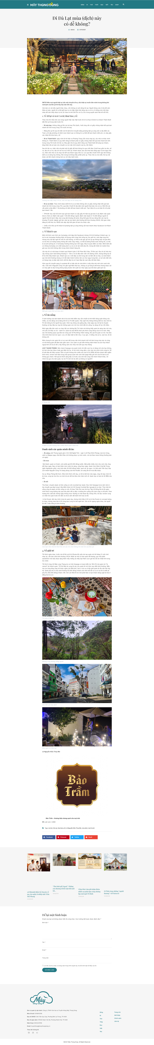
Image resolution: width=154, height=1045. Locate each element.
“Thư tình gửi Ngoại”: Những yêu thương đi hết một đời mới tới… (63, 888)
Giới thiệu (117, 1015)
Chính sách (117, 1018)
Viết (107, 4)
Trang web (45, 958)
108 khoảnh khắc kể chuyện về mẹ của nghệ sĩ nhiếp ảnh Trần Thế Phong (38, 894)
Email (44, 950)
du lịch (50, 828)
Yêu (112, 4)
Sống (82, 4)
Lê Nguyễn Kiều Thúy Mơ (73, 828)
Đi (87, 4)
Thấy (96, 4)
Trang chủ (117, 1012)
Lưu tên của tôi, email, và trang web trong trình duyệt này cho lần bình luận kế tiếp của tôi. (70, 965)
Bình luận (45, 922)
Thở (91, 4)
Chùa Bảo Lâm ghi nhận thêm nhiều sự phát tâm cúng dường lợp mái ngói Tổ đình (89, 891)
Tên (43, 942)
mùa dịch (85, 828)
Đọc (102, 4)
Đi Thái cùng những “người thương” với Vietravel (114, 892)
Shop (117, 4)
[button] (123, 4)
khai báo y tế (61, 828)
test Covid (91, 828)
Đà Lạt (55, 828)
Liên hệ (116, 1021)
